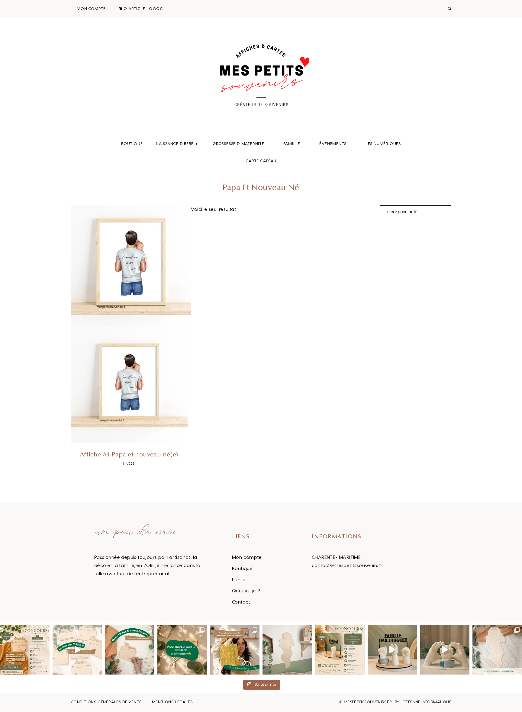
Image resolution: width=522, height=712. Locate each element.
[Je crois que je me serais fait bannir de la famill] (234, 650)
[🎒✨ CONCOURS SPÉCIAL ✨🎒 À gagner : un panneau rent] (25, 650)
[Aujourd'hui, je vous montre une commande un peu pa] (77, 650)
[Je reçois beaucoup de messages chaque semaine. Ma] (182, 650)
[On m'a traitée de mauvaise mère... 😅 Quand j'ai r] (130, 650)
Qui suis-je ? (246, 591)
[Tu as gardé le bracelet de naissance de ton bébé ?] (392, 650)
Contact (241, 602)
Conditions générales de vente (106, 702)
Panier (239, 580)
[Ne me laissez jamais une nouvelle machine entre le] (497, 650)
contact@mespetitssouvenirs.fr (347, 565)
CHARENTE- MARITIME (336, 557)
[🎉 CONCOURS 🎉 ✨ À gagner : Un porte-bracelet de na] (340, 650)
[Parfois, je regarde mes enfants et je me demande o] (287, 650)
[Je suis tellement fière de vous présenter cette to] (444, 650)
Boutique (242, 568)
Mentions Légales (172, 702)
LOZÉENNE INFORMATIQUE (426, 702)
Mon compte (247, 557)
